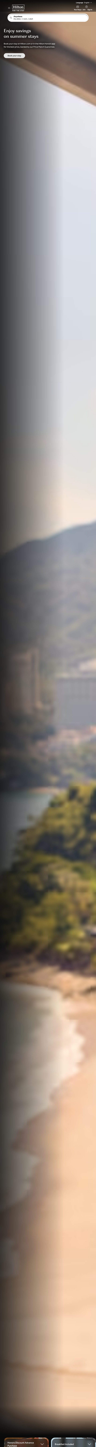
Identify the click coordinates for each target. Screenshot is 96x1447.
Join (83, 10)
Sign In (89, 10)
